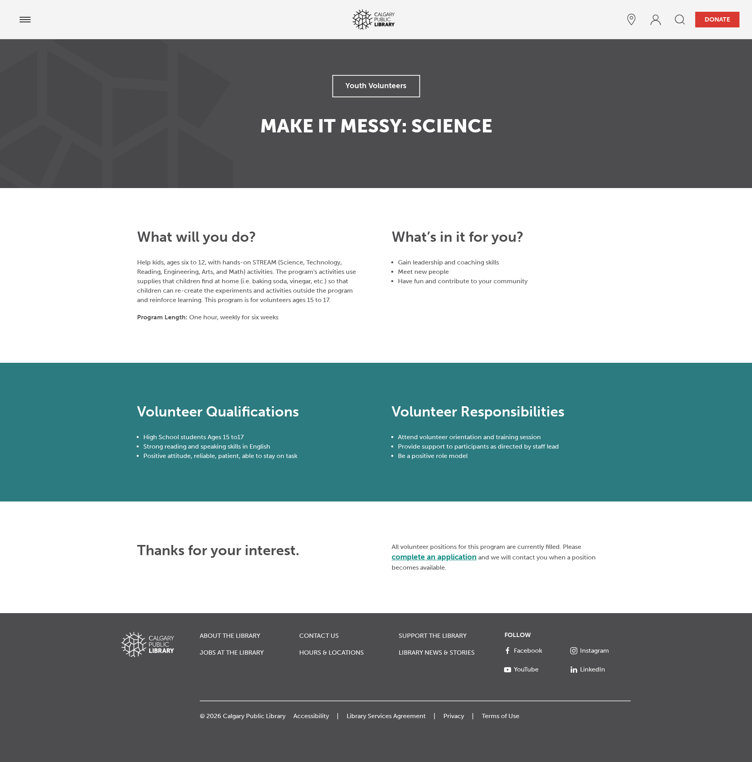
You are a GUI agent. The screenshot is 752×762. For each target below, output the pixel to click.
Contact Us (319, 635)
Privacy (453, 716)
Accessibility (311, 716)
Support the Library (432, 635)
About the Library (230, 635)
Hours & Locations (331, 652)
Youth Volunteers (376, 85)
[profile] (656, 19)
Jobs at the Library (232, 652)
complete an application (434, 556)
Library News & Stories (437, 652)
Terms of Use (500, 716)
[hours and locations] (631, 19)
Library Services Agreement (386, 716)
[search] (680, 19)
